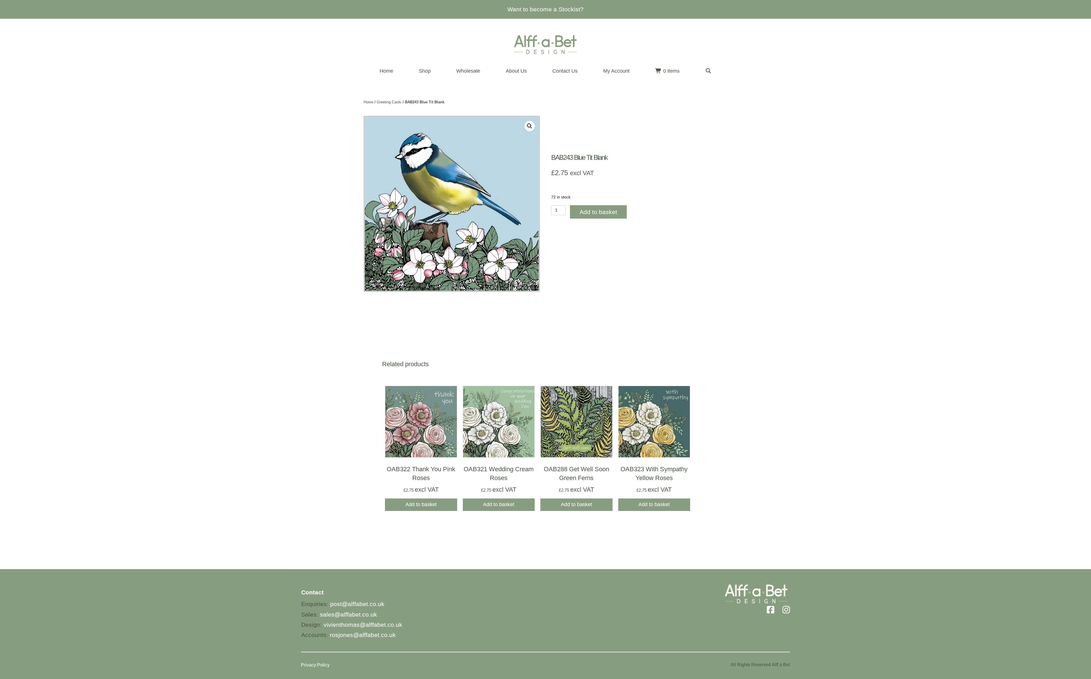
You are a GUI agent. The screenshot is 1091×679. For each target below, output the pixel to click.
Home (368, 102)
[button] (708, 71)
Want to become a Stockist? (545, 9)
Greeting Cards (389, 102)
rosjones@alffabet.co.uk (363, 635)
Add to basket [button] (421, 504)
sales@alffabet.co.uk (348, 614)
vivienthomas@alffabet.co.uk (363, 624)
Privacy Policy (315, 665)
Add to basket (598, 212)
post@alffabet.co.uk (357, 604)
